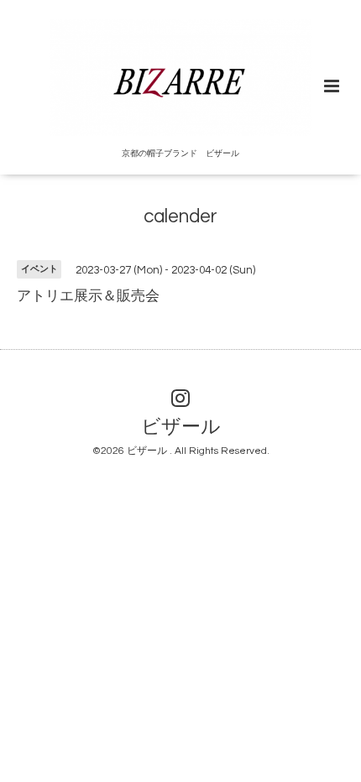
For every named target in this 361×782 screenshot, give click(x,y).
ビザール (181, 427)
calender (180, 217)
